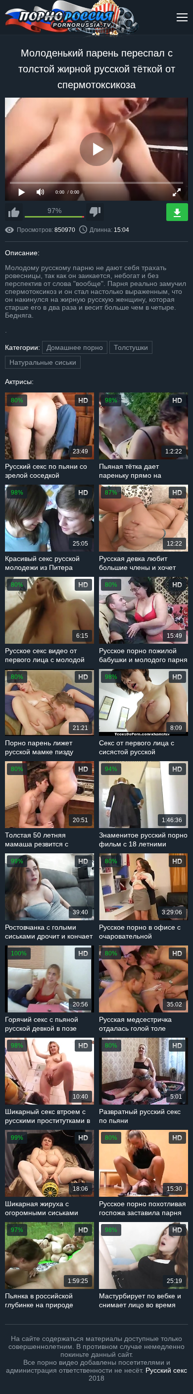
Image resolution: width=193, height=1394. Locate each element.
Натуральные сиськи (42, 362)
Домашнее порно (75, 347)
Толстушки (131, 347)
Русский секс (166, 1370)
